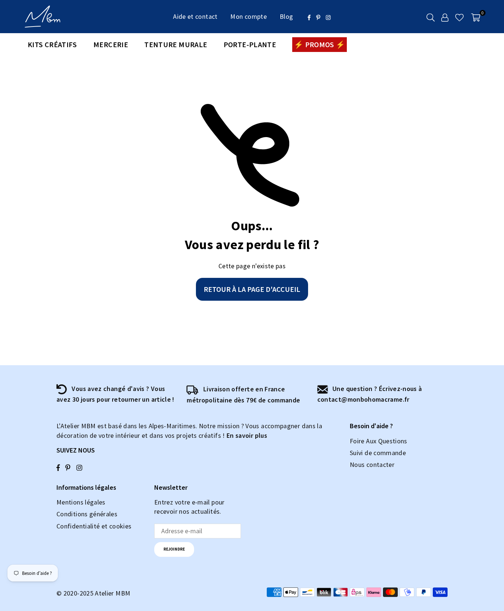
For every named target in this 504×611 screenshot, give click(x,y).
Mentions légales (81, 502)
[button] (476, 16)
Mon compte (248, 16)
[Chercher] (430, 16)
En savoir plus (247, 435)
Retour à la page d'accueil (252, 289)
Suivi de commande (378, 452)
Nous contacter (372, 464)
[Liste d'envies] (459, 16)
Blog (286, 16)
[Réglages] (445, 16)
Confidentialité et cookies (93, 526)
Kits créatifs (52, 44)
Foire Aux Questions (378, 441)
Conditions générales (86, 514)
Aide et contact (195, 16)
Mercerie (110, 44)
